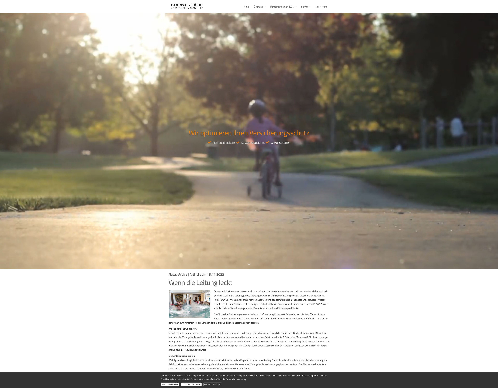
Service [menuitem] (304, 6)
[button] (249, 266)
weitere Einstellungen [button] (212, 384)
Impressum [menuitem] (321, 6)
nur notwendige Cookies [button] (191, 384)
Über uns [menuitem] (258, 6)
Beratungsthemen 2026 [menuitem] (282, 6)
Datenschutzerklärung (236, 379)
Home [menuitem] (246, 6)
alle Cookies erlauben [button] (170, 384)
